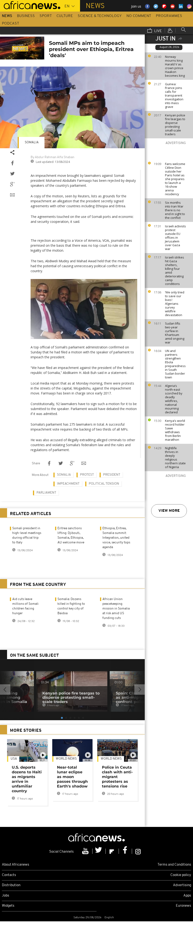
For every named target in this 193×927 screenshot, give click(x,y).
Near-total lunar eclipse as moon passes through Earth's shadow (72, 776)
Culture (64, 16)
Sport (46, 16)
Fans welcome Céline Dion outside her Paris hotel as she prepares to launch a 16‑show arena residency (175, 179)
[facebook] (125, 851)
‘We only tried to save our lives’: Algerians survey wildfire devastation (174, 303)
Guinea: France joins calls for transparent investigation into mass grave (174, 95)
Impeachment (68, 484)
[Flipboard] (112, 851)
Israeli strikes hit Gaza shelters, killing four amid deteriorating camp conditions (174, 270)
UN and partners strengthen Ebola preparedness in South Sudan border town (175, 364)
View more (169, 511)
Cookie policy (180, 875)
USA (14, 759)
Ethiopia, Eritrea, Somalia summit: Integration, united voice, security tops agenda (116, 538)
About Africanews (15, 865)
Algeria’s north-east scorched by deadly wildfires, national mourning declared (173, 399)
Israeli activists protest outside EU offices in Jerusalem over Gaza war (175, 237)
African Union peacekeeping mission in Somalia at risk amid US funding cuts (116, 608)
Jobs (5, 895)
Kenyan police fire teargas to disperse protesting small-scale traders (175, 124)
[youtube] (85, 851)
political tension (104, 484)
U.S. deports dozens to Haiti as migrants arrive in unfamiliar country (27, 779)
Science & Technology (100, 16)
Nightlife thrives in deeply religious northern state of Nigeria (175, 457)
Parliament (46, 493)
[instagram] (138, 851)
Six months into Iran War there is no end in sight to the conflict (175, 210)
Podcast (10, 23)
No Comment (138, 16)
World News (66, 759)
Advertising (182, 885)
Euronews (183, 906)
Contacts (9, 875)
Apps (187, 895)
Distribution (11, 885)
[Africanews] (30, 4)
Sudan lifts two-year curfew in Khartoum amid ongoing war (174, 333)
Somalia (32, 142)
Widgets (8, 906)
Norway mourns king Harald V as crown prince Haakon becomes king (175, 66)
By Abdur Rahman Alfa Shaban (52, 157)
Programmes (169, 16)
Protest (87, 475)
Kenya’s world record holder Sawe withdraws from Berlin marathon (175, 430)
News (7, 16)
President (111, 475)
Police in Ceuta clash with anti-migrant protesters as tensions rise (117, 776)
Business (26, 16)
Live (157, 31)
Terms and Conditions (174, 865)
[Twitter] (99, 851)
